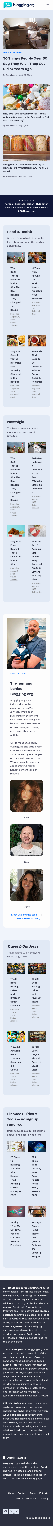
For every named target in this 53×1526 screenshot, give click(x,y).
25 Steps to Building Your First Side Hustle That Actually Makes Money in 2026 (15, 1176)
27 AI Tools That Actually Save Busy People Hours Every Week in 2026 (36, 1176)
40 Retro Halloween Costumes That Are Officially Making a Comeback (37, 475)
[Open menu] (47, 5)
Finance (7, 53)
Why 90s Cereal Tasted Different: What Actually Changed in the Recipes (15, 366)
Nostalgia (18, 53)
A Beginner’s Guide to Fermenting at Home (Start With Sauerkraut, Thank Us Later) (25, 168)
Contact (22, 1493)
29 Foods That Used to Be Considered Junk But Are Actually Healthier (37, 366)
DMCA (19, 1498)
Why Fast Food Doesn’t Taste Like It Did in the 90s (15, 553)
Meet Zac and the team (24, 914)
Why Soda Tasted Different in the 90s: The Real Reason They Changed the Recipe (15, 289)
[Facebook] (5, 1511)
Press (33, 1493)
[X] (11, 1511)
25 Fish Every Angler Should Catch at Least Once (36, 1058)
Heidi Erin (38, 592)
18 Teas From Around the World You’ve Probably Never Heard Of (37, 283)
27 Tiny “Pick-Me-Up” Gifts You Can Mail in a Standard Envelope (15, 1234)
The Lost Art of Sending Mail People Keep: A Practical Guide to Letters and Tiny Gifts (37, 560)
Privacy (44, 1498)
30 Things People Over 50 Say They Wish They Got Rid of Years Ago (25, 63)
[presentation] (26, 33)
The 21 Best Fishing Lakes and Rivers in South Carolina (15, 992)
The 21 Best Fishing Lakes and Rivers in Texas (36, 990)
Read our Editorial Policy (26, 918)
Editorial (43, 1493)
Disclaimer (31, 1498)
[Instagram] (16, 1511)
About (11, 1493)
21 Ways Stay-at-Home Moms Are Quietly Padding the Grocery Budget (36, 1239)
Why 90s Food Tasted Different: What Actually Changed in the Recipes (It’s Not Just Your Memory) (26, 117)
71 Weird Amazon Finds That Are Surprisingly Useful (15, 1058)
